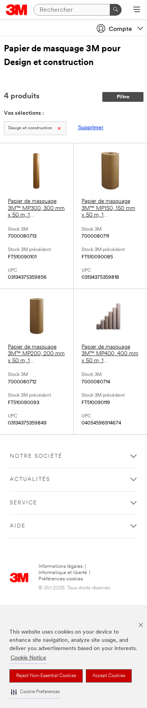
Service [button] (23, 503)
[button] (35, 692)
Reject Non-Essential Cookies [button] (46, 676)
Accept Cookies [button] (109, 676)
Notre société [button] (36, 456)
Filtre (123, 96)
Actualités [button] (30, 479)
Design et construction (30, 128)
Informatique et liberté (62, 572)
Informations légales (60, 566)
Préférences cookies (60, 579)
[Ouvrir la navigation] (136, 10)
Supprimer (90, 128)
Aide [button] (17, 526)
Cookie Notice (28, 658)
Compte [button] (120, 29)
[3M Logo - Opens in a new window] (16, 10)
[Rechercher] (116, 10)
